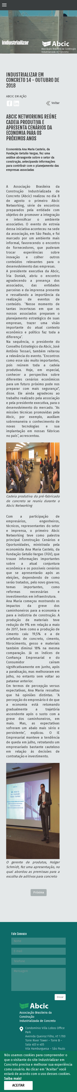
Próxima (38, 892)
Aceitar (18, 1085)
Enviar (60, 997)
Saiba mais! (12, 1078)
